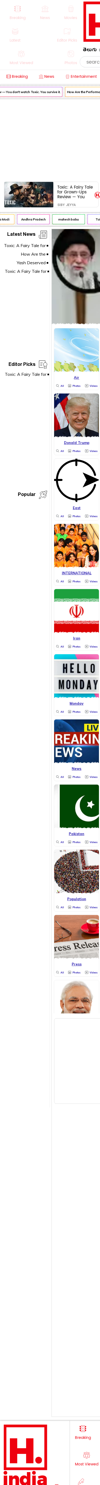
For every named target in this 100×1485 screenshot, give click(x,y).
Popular (26, 495)
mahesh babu (67, 219)
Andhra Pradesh (31, 219)
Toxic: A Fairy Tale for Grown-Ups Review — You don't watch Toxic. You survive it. (75, 192)
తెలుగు (90, 50)
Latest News (21, 235)
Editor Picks (22, 365)
